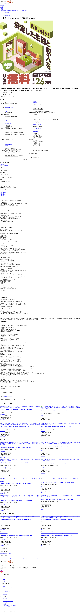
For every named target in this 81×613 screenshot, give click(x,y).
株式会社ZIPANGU (27, 558)
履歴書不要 (7, 145)
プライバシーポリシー (7, 602)
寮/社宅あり (25, 10)
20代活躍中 (2, 194)
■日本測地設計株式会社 (36, 558)
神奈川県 (21, 10)
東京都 (18, 10)
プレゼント (5, 598)
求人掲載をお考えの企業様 (8, 601)
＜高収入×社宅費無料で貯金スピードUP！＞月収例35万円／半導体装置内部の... (16, 519)
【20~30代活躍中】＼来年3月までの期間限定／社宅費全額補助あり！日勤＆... (15, 426)
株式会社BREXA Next (9, 107)
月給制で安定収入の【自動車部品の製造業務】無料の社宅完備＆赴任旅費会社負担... (17, 535)
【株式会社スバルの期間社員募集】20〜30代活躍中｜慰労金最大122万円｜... (15, 447)
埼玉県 (12, 10)
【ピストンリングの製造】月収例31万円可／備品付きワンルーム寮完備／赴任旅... (57, 499)
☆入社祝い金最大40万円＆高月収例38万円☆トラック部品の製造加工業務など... (56, 519)
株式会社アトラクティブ (45, 558)
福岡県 (4, 581)
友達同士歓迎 (3, 192)
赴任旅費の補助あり (37, 128)
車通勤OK (7, 120)
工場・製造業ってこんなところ (9, 591)
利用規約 (4, 603)
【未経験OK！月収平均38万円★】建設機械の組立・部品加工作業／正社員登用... (16, 409)
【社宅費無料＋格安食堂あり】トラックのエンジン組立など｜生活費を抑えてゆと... (17, 462)
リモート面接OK (8, 144)
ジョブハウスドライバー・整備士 (9, 605)
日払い (6, 111)
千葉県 (15, 10)
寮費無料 (2, 164)
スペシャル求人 (31, 10)
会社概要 (4, 604)
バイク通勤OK (8, 122)
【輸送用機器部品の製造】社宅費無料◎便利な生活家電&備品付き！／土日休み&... (57, 426)
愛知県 (4, 580)
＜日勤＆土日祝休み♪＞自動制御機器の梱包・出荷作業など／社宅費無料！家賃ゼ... (16, 500)
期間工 (4, 586)
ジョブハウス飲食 (6, 608)
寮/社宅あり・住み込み (4, 165)
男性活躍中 (2, 193)
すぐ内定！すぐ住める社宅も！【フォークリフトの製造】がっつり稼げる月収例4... (57, 482)
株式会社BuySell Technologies (6, 558)
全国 (1, 10)
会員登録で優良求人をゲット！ (15, 611)
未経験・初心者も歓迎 (37, 124)
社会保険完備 (35, 131)
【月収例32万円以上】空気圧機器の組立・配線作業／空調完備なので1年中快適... (57, 463)
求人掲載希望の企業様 (4, 3)
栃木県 (6, 10)
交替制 (34, 101)
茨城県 (3, 10)
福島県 (1, 553)
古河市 (9, 123)
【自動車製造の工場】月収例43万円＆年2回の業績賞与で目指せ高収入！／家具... (57, 535)
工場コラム (5, 594)
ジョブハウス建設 (6, 606)
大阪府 (4, 579)
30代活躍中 (2, 195)
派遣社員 (35, 102)
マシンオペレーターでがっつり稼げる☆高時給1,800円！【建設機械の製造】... (56, 446)
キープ (1, 92)
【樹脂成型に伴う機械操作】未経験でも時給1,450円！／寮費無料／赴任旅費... (15, 483)
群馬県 (9, 10)
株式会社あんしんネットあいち (18, 558)
